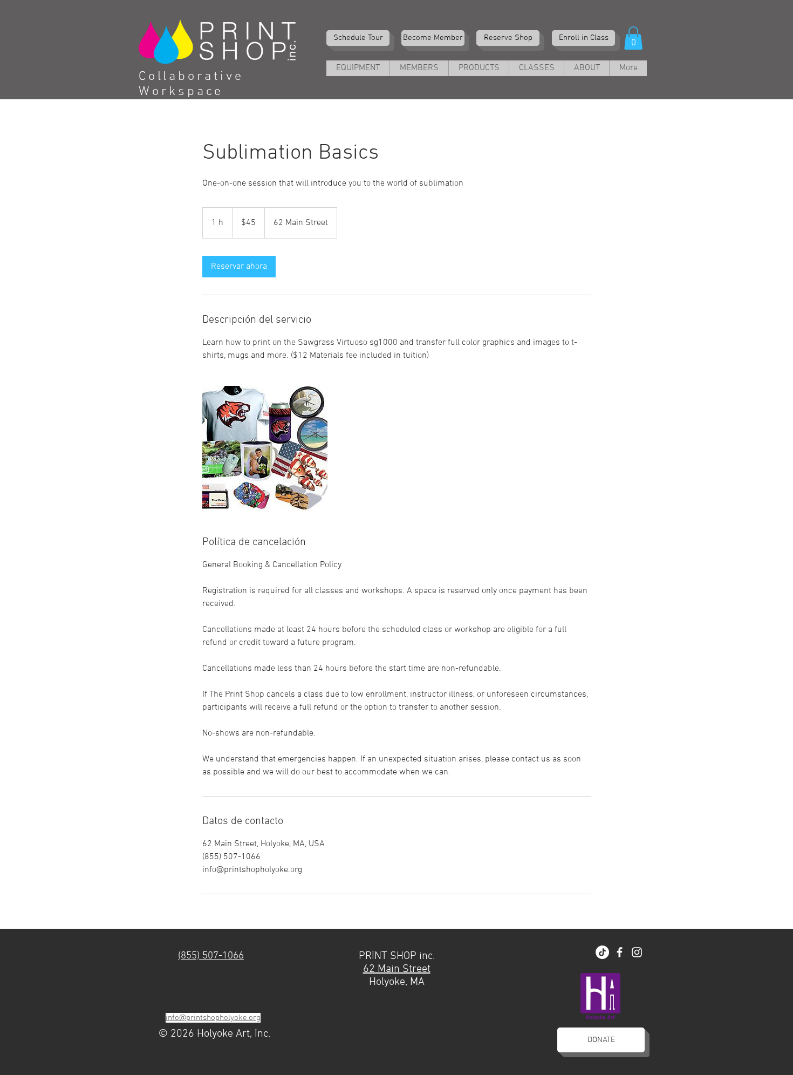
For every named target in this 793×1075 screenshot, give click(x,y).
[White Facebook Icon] (619, 952)
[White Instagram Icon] (637, 952)
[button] (633, 38)
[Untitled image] (264, 448)
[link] (239, 266)
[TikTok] (602, 952)
